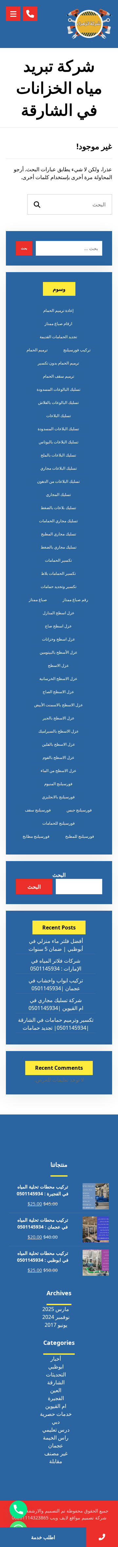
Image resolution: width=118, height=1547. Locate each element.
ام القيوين (55, 1406)
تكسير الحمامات (58, 560)
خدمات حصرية (56, 1414)
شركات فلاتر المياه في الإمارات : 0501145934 (55, 964)
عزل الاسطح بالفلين (58, 744)
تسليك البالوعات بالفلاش (58, 402)
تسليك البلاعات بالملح (58, 455)
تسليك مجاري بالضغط (58, 547)
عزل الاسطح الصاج (58, 691)
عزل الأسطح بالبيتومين (58, 652)
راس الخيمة (56, 1437)
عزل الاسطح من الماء (58, 770)
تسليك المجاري (58, 494)
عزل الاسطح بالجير (58, 718)
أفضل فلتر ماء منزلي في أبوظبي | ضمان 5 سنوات (56, 944)
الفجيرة (56, 1398)
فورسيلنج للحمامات (58, 823)
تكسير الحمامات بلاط (58, 573)
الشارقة (56, 1382)
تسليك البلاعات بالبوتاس (58, 442)
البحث (59, 875)
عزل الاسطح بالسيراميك (58, 731)
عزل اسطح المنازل (58, 613)
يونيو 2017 (56, 1324)
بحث (24, 248)
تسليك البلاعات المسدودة (58, 429)
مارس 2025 (55, 1309)
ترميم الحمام (37, 350)
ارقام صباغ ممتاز (58, 323)
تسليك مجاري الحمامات (58, 521)
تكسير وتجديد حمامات (58, 586)
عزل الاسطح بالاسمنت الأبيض (58, 705)
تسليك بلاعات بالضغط (58, 507)
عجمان (55, 1445)
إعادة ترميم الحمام (58, 310)
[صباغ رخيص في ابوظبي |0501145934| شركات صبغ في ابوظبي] (89, 24)
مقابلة (55, 1461)
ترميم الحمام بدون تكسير (58, 363)
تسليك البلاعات (58, 415)
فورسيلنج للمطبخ (79, 836)
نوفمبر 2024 (55, 1317)
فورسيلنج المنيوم (58, 783)
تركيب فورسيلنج (76, 350)
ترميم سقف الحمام (58, 376)
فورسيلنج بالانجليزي (58, 797)
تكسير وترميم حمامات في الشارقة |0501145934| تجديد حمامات (55, 1023)
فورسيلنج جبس (79, 810)
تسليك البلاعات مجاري (58, 468)
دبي (56, 1421)
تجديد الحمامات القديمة (58, 337)
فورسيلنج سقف (38, 810)
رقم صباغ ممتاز (75, 599)
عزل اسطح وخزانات (58, 639)
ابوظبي (56, 1366)
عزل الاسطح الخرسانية (58, 678)
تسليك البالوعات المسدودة (58, 389)
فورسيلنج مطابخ (36, 836)
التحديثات (56, 1374)
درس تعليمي (55, 1429)
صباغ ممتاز (38, 599)
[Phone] (18, 1509)
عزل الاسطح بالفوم (58, 757)
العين (55, 1390)
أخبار (55, 1358)
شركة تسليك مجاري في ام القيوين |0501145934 (56, 1004)
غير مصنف (56, 1453)
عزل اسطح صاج (58, 626)
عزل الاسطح (58, 665)
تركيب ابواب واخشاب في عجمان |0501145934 (56, 984)
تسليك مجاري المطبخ (58, 534)
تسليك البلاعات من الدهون (58, 481)
